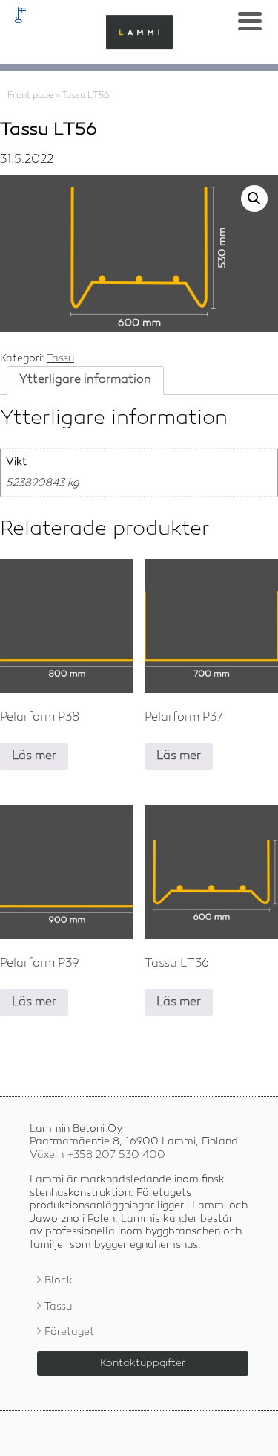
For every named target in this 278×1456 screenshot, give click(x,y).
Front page (30, 95)
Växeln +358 (97, 1155)
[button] (254, 198)
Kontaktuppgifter (142, 1363)
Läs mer (34, 756)
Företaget (69, 1332)
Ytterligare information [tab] (85, 380)
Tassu (60, 358)
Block (58, 1280)
